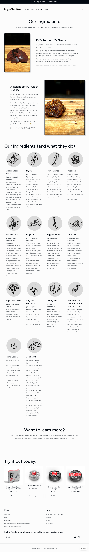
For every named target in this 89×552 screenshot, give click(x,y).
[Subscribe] (34, 537)
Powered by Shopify (52, 548)
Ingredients (7, 520)
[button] (75, 9)
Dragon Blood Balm (34, 485)
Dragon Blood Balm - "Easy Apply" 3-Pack (13, 488)
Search (48, 520)
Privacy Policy (50, 523)
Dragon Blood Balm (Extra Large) (75, 488)
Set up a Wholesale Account (54, 514)
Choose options (34, 496)
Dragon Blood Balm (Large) (54, 488)
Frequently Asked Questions (12, 526)
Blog (5, 517)
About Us (7, 514)
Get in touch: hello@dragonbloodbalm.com (17, 523)
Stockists (48, 517)
